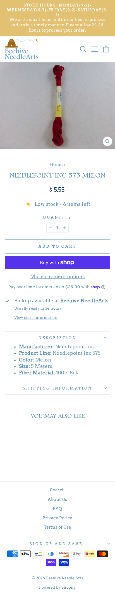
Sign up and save (56, 544)
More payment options (57, 276)
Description (57, 337)
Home (56, 164)
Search (57, 489)
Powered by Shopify (57, 587)
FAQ (57, 508)
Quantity (57, 217)
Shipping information (57, 388)
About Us (57, 499)
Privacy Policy (57, 517)
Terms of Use (57, 527)
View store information (36, 317)
